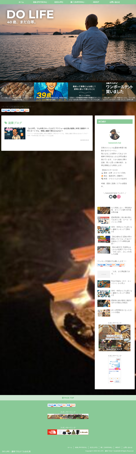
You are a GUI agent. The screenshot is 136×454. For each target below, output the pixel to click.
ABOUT (117, 447)
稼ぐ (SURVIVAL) (106, 447)
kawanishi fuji (114, 143)
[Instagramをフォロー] (119, 197)
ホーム (70, 447)
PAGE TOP (69, 398)
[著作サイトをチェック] (111, 197)
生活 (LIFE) (94, 447)
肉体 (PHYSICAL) (81, 447)
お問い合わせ (127, 447)
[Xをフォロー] (115, 197)
